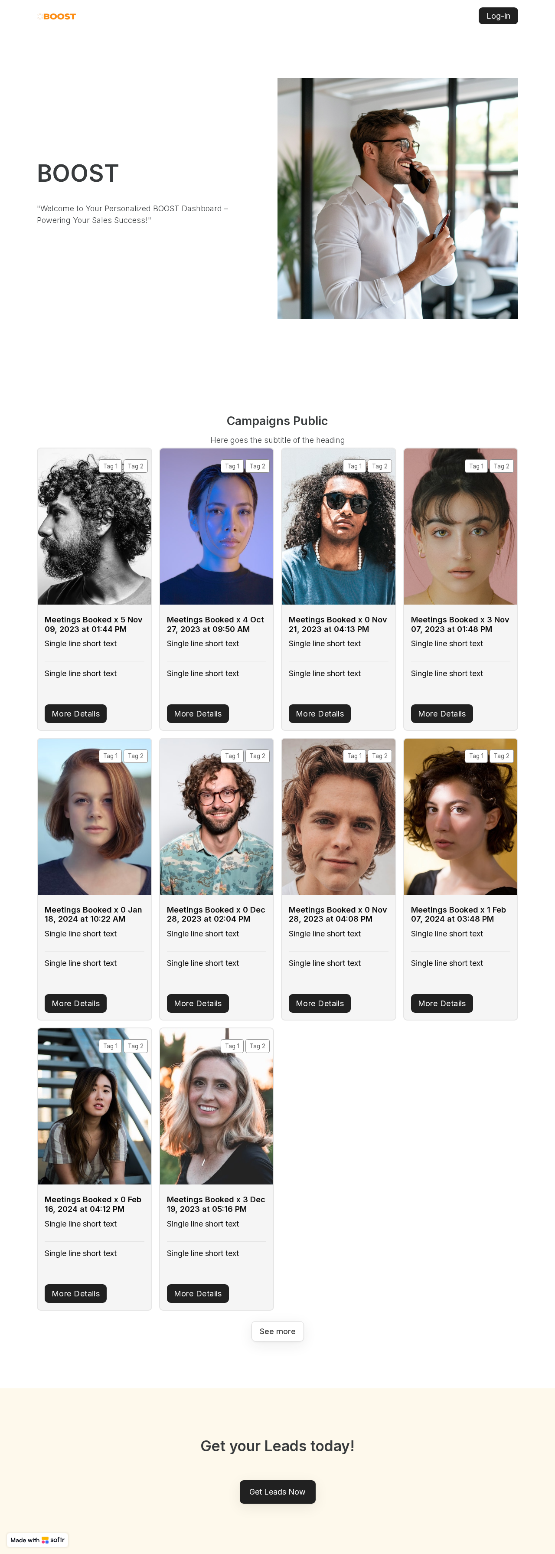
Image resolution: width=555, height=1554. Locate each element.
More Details (76, 713)
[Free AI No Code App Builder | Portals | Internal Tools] (37, 1540)
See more (278, 1331)
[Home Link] (56, 16)
